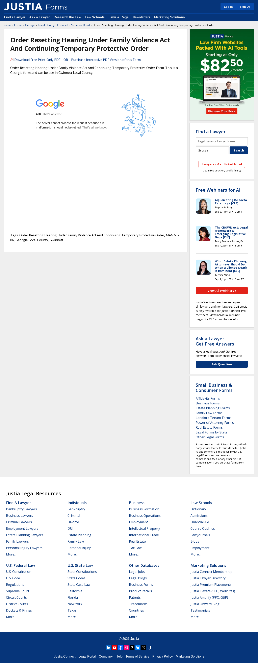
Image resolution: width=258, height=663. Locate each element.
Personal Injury (79, 548)
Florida (73, 597)
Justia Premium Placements (211, 584)
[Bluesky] (137, 647)
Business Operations (145, 515)
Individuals (77, 502)
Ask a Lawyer (40, 17)
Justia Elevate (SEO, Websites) (212, 591)
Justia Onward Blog (205, 604)
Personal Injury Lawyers (24, 548)
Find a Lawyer (14, 17)
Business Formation (144, 509)
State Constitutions (82, 571)
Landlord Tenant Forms (213, 418)
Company (106, 656)
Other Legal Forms (210, 437)
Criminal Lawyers (19, 522)
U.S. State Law (80, 565)
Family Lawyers (17, 541)
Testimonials (200, 610)
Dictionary (198, 509)
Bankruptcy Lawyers (21, 509)
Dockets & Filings (19, 610)
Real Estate (137, 541)
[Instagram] (126, 647)
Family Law (76, 541)
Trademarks (138, 604)
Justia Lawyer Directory (208, 578)
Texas (72, 610)
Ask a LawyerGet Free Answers (215, 341)
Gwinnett (63, 25)
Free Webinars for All (218, 189)
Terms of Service (137, 656)
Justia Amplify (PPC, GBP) (209, 597)
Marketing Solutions (169, 17)
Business (137, 502)
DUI (70, 528)
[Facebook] (120, 647)
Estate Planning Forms (213, 408)
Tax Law (135, 548)
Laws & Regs (118, 17)
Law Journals (200, 535)
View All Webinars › (221, 290)
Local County (46, 25)
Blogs (194, 541)
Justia (7, 25)
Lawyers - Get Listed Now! (222, 164)
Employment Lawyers (22, 528)
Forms (18, 25)
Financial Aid (199, 522)
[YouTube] (114, 647)
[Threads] (132, 647)
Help (119, 656)
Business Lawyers (19, 515)
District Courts (17, 604)
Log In (228, 6)
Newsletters (141, 17)
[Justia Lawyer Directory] (149, 647)
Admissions (199, 515)
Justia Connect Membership (211, 571)
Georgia (30, 25)
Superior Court (80, 25)
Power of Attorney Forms (215, 422)
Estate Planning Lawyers (24, 535)
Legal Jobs (137, 571)
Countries (136, 610)
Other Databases (144, 565)
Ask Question (222, 364)
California (75, 591)
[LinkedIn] (108, 647)
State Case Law (79, 584)
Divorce (73, 522)
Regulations (15, 584)
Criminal (74, 515)
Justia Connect (64, 656)
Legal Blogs (138, 578)
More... (11, 554)
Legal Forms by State (211, 432)
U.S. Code (13, 578)
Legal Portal (87, 656)
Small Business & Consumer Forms (214, 387)
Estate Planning (79, 535)
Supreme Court (17, 591)
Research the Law (67, 17)
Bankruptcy (76, 509)
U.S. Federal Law (20, 565)
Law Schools (95, 17)
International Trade (144, 535)
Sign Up (245, 6)
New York (75, 604)
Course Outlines (202, 528)
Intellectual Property (144, 528)
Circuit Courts (16, 597)
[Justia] (23, 6)
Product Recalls (140, 591)
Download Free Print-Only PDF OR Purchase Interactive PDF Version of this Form (77, 59)
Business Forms (208, 403)
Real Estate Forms (209, 427)
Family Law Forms (209, 413)
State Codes (76, 578)
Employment (138, 522)
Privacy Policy (162, 656)
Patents (135, 597)
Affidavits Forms (208, 398)
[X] (143, 647)
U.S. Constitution (18, 571)
